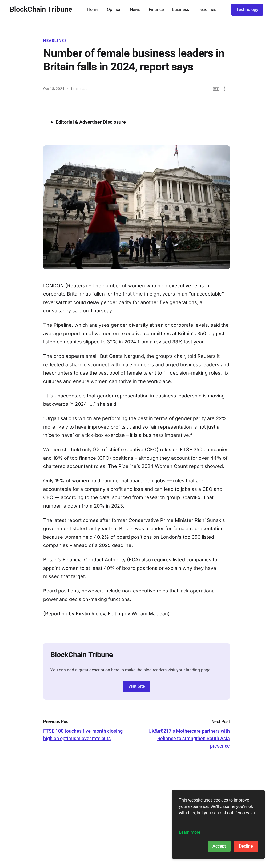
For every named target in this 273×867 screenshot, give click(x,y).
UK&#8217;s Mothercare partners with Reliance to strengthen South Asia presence (189, 738)
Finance (156, 9)
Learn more (189, 832)
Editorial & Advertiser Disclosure (91, 122)
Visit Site (136, 686)
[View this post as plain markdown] (216, 89)
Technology (247, 9)
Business (180, 9)
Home (92, 9)
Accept (219, 846)
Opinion (114, 9)
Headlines (207, 9)
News (135, 9)
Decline (246, 846)
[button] (224, 89)
